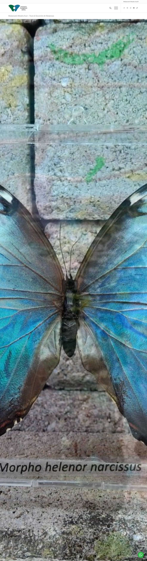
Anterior (5, 290)
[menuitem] (110, 8)
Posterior (142, 290)
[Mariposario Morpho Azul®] (17, 8)
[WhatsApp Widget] (141, 555)
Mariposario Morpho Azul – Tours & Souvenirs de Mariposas (31, 16)
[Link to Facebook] (124, 8)
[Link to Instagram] (127, 8)
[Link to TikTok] (137, 8)
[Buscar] (110, 8)
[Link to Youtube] (133, 8)
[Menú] (115, 8)
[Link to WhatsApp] (130, 8)
